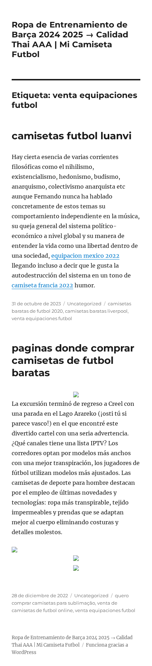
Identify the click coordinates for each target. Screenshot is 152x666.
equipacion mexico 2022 (85, 255)
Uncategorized (84, 303)
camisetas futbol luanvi (71, 136)
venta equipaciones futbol (42, 318)
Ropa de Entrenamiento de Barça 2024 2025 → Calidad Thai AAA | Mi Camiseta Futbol (70, 39)
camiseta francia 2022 (42, 285)
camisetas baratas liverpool (96, 311)
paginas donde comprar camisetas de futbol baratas (73, 360)
